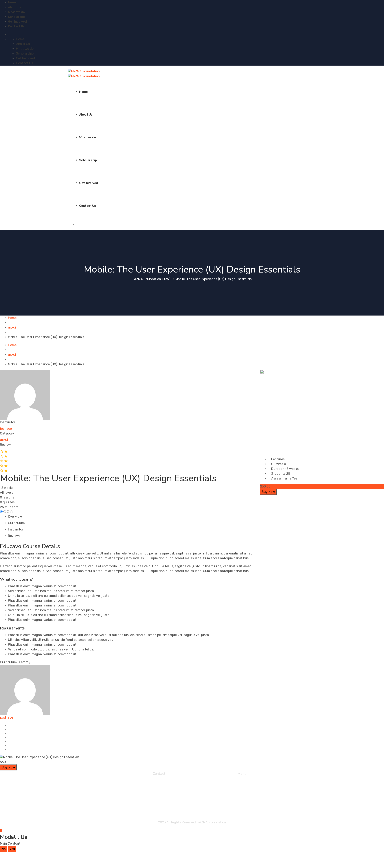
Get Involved (17, 21)
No (4, 849)
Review (5, 444)
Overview (15, 516)
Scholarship (17, 17)
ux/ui (4, 440)
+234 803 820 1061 (180, 790)
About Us (14, 7)
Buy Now (8, 767)
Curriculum (16, 523)
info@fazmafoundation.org (188, 795)
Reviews (14, 536)
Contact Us (16, 26)
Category (7, 433)
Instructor (7, 422)
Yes (12, 849)
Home (12, 2)
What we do (16, 12)
